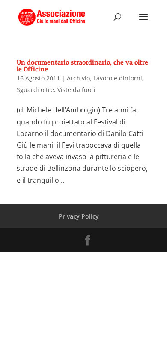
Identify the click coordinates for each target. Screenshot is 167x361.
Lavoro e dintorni (117, 78)
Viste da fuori (76, 90)
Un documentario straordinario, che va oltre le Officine (82, 65)
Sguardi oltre (35, 90)
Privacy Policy (79, 216)
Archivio (78, 78)
